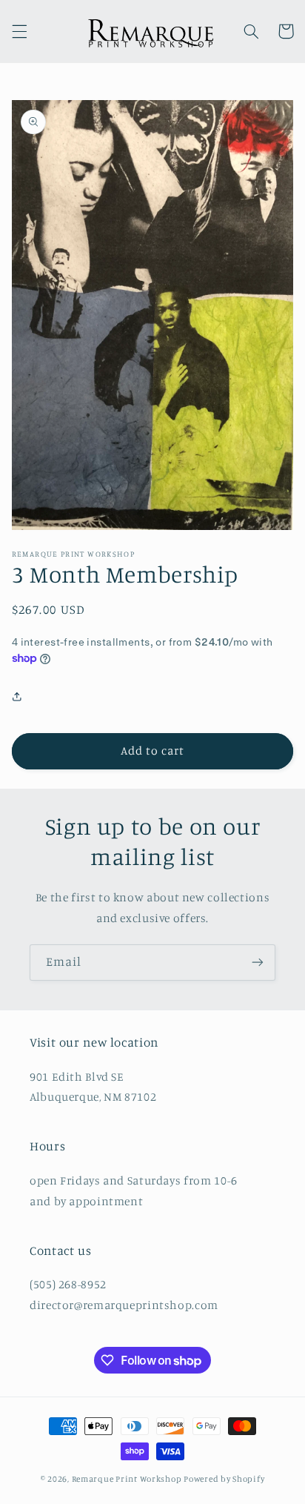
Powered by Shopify (224, 1479)
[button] (19, 31)
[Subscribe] (258, 962)
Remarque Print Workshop (127, 1479)
